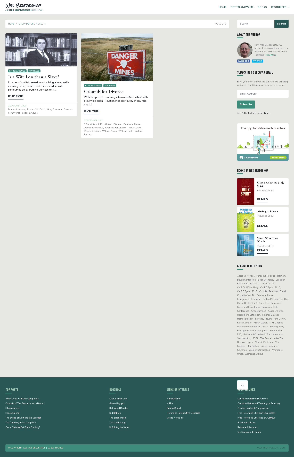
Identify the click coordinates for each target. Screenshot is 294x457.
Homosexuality (244, 318)
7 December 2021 (94, 120)
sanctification (243, 338)
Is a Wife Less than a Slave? (33, 77)
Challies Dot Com (118, 399)
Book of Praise (265, 279)
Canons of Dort (267, 283)
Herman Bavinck (270, 314)
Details (262, 199)
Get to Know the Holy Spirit (270, 184)
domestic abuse (16, 109)
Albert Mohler (174, 399)
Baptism (281, 275)
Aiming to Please (267, 211)
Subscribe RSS (55, 447)
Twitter (257, 61)
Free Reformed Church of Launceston (256, 413)
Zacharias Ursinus (254, 353)
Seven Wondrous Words (267, 239)
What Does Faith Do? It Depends (22, 399)
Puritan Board (174, 408)
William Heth (126, 131)
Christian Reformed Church (273, 291)
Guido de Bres (275, 311)
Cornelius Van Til (245, 295)
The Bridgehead (117, 418)
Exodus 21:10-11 (36, 109)
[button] (44, 24)
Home (222, 7)
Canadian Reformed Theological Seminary (259, 403)
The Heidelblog (117, 422)
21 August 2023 (17, 105)
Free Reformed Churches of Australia (256, 418)
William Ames (109, 131)
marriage (34, 70)
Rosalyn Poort (277, 447)
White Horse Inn (175, 418)
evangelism (243, 299)
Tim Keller (253, 346)
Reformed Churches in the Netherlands (263, 334)
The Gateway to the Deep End (20, 422)
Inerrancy (259, 318)
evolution (255, 299)
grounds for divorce (116, 127)
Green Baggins (117, 403)
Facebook (243, 61)
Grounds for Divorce (103, 91)
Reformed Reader (118, 408)
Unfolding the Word (119, 427)
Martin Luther (260, 322)
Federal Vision (270, 299)
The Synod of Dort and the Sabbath (23, 418)
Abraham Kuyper (245, 275)
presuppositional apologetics (252, 330)
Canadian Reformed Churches (253, 399)
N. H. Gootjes (276, 322)
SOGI (255, 338)
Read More (270, 55)
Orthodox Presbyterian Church (252, 326)
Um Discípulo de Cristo (249, 432)
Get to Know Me (242, 7)
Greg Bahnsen (54, 109)
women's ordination (259, 350)
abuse (107, 124)
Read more (15, 96)
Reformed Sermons (248, 427)
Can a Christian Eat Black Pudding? (22, 427)
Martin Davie (135, 127)
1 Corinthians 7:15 (93, 124)
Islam (269, 318)
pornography (276, 326)
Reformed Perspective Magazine (183, 413)
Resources (279, 7)
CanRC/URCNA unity (247, 287)
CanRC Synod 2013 (247, 291)
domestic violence (93, 127)
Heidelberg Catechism (248, 314)
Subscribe (246, 104)
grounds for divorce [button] (31, 23)
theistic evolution (264, 342)
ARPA (170, 403)
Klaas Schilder (244, 322)
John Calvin (279, 318)
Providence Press (247, 422)
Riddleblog (115, 413)
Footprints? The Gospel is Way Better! (24, 403)
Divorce (117, 124)
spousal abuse (30, 112)
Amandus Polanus (266, 275)
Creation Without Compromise (253, 408)
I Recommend (12, 408)
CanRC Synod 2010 (270, 287)
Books (262, 7)
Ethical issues (17, 70)
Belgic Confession (246, 279)
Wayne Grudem (92, 131)
